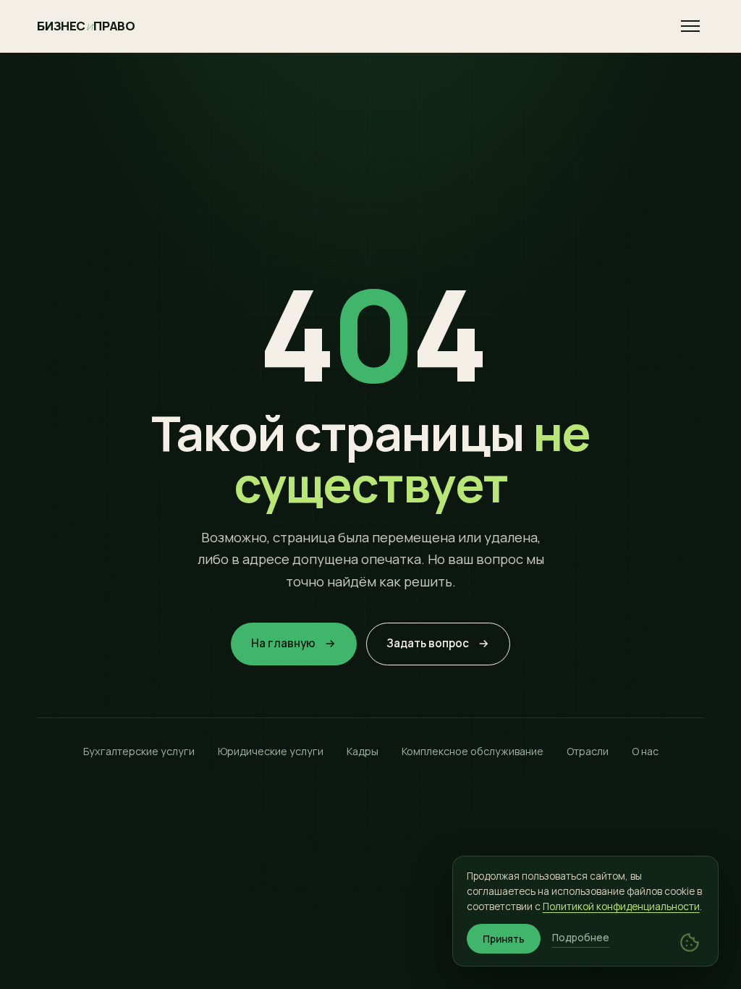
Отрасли (588, 751)
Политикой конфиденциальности (621, 906)
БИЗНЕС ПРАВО (86, 25)
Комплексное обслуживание (472, 751)
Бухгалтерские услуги (139, 751)
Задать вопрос (427, 643)
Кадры (362, 751)
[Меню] (690, 26)
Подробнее (580, 937)
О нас (645, 751)
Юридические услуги (270, 751)
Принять (504, 939)
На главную (283, 643)
